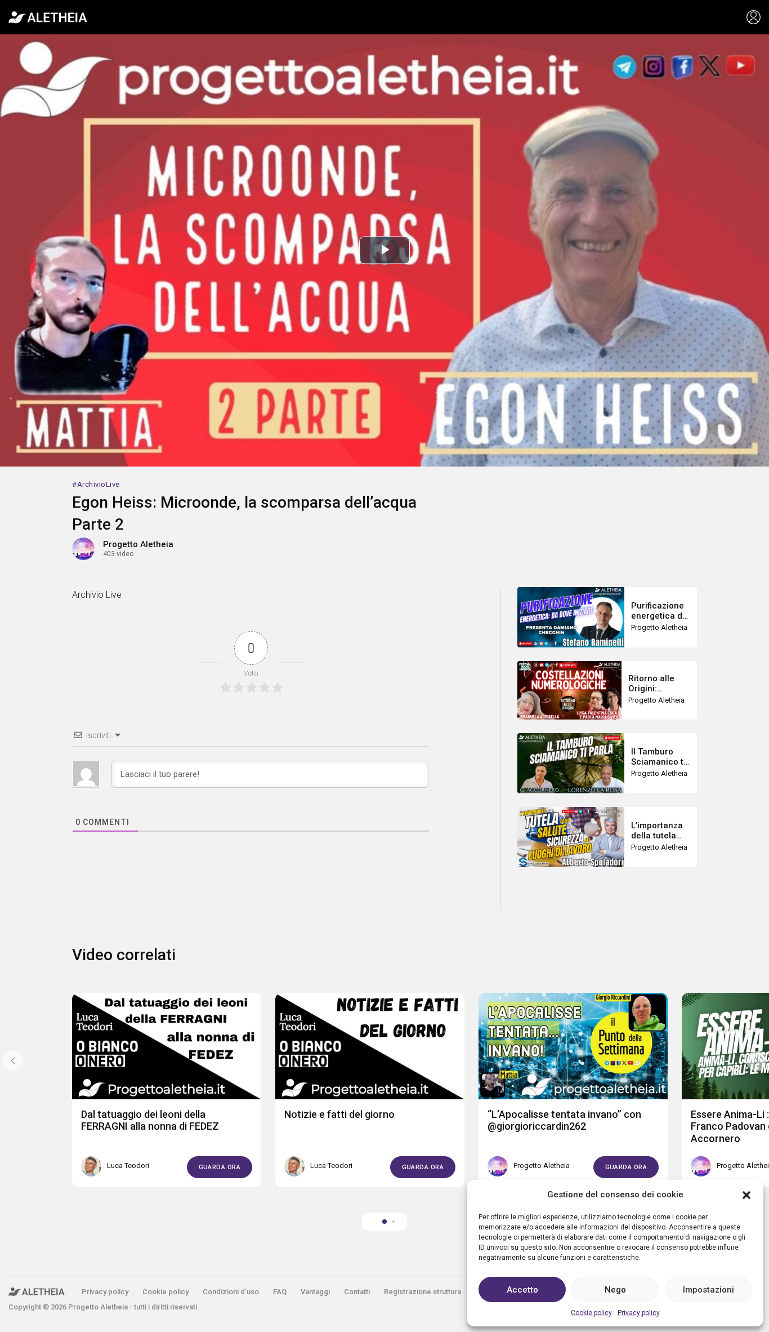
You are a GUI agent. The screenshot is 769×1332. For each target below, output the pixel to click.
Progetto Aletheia (138, 544)
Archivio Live (97, 594)
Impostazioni (708, 1290)
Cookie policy (591, 1313)
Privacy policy (639, 1313)
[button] (746, 1194)
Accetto (522, 1290)
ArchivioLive (98, 484)
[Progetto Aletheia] (47, 17)
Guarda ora (219, 1167)
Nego (615, 1290)
